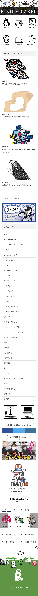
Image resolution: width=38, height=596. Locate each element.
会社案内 (10, 542)
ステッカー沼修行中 (11, 306)
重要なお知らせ (9, 389)
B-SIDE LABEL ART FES (12, 240)
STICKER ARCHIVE (11, 270)
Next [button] (34, 520)
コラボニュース (9, 296)
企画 (5, 342)
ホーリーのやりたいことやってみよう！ (18, 332)
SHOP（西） (11, 534)
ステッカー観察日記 (11, 312)
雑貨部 (6, 399)
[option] (19, 520)
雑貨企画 (7, 394)
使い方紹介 (8, 353)
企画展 (6, 348)
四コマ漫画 (8, 358)
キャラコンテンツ (10, 291)
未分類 (6, 373)
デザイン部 (8, 317)
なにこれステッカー (11, 322)
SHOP (6, 265)
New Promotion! (10, 260)
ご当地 (6, 301)
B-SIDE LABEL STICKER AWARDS (15, 245)
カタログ (7, 286)
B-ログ (6, 250)
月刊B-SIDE (8, 368)
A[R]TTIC (7, 234)
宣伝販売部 (8, 363)
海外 (5, 384)
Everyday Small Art (11, 255)
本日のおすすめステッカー (14, 378)
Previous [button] (4, 520)
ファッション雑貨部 (11, 327)
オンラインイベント (11, 281)
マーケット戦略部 (10, 337)
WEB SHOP (8, 276)
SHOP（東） (30, 534)
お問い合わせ (31, 542)
